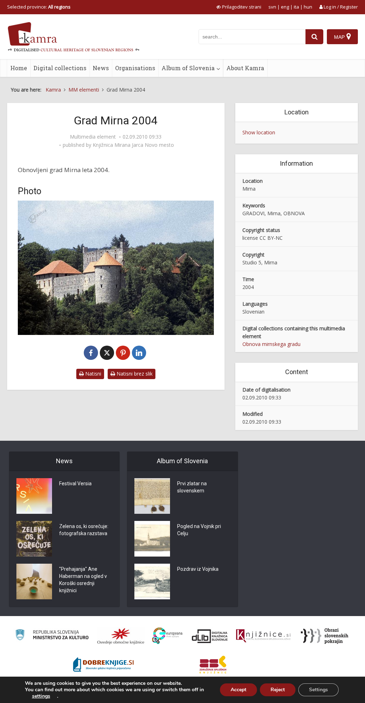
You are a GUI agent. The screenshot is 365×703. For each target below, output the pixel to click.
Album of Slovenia (188, 68)
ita (296, 7)
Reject (278, 689)
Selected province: (39, 7)
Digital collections (60, 68)
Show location (258, 132)
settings (41, 696)
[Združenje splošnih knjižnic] (213, 664)
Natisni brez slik (134, 373)
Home (18, 68)
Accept (238, 689)
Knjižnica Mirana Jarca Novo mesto (133, 145)
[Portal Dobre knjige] (103, 664)
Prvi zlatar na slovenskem (192, 487)
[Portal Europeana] (167, 636)
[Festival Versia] (34, 496)
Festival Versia (75, 483)
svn (272, 7)
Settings (318, 689)
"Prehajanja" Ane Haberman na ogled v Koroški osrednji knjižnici (83, 579)
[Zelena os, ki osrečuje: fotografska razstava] (34, 539)
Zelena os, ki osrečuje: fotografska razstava (83, 529)
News (101, 68)
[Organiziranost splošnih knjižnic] (121, 636)
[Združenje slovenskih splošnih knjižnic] (263, 636)
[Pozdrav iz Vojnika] (152, 581)
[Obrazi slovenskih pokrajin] (324, 636)
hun (308, 7)
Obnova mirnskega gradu (271, 344)
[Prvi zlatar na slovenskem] (152, 496)
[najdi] (314, 36)
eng (285, 7)
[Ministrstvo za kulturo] (52, 635)
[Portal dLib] (210, 636)
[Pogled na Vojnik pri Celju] (152, 539)
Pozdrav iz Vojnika (198, 569)
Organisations (135, 68)
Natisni (92, 373)
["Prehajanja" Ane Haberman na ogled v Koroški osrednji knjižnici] (34, 581)
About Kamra (245, 68)
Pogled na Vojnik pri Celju (199, 529)
